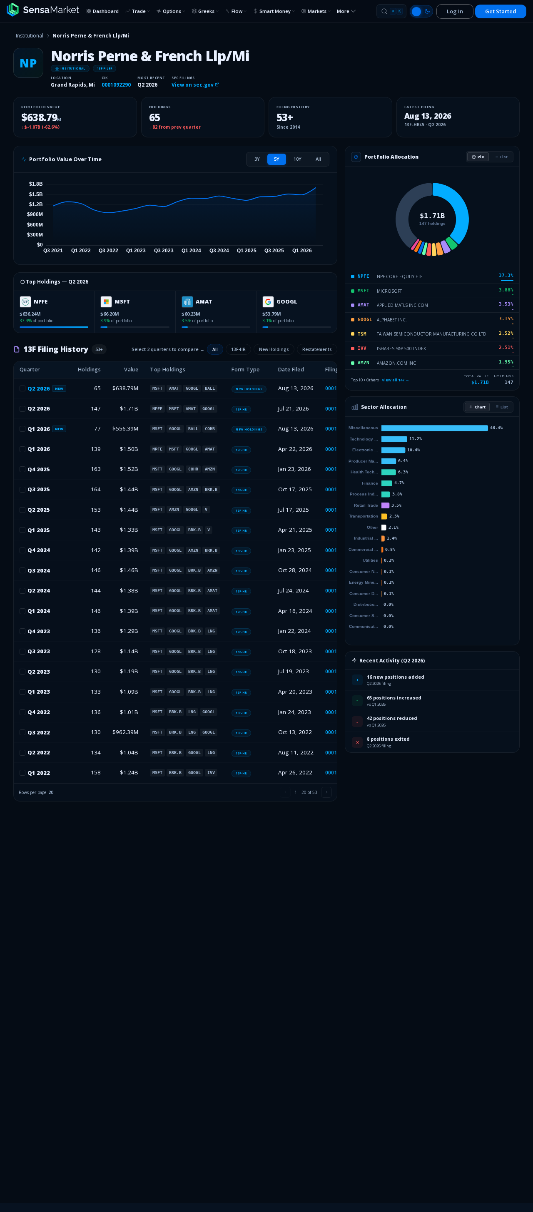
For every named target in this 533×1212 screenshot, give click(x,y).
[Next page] (326, 792)
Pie (481, 156)
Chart (480, 407)
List (504, 156)
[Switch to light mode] (421, 11)
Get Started (500, 11)
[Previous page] (285, 792)
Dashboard (106, 11)
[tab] (257, 159)
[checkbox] (22, 388)
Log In (455, 11)
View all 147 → (395, 380)
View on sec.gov (193, 84)
